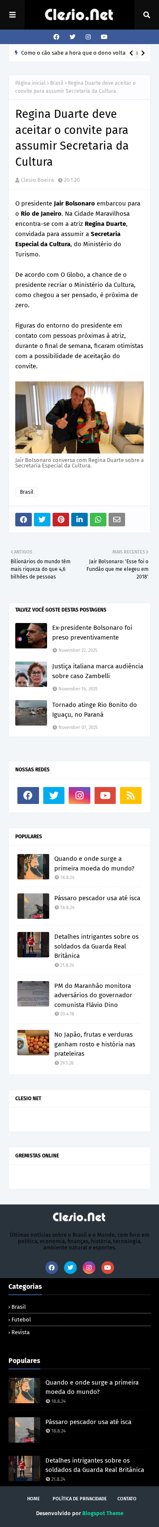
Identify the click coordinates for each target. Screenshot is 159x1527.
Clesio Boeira (37, 180)
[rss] (131, 795)
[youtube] (103, 37)
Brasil (57, 83)
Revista (20, 1332)
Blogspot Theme (102, 1513)
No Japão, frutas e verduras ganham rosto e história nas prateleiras (94, 1044)
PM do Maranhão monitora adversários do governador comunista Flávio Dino (93, 995)
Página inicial (30, 83)
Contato (127, 1499)
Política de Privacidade (80, 1499)
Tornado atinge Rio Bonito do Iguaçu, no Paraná (94, 709)
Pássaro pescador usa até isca (97, 898)
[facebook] (56, 37)
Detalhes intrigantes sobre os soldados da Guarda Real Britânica (96, 946)
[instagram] (88, 37)
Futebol (21, 1319)
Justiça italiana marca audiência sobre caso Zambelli (97, 671)
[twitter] (72, 37)
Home (33, 1499)
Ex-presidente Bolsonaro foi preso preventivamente (92, 632)
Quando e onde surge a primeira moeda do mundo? (94, 863)
